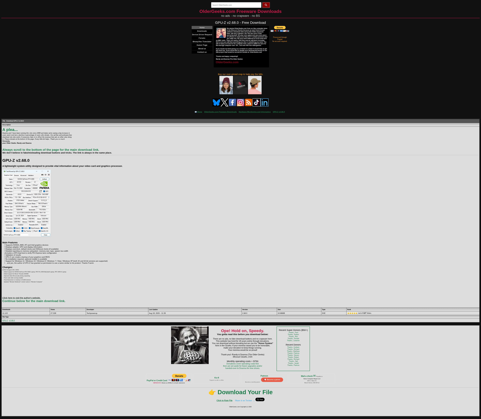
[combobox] (236, 5)
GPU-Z (5, 320)
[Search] (266, 5)
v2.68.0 (12, 320)
